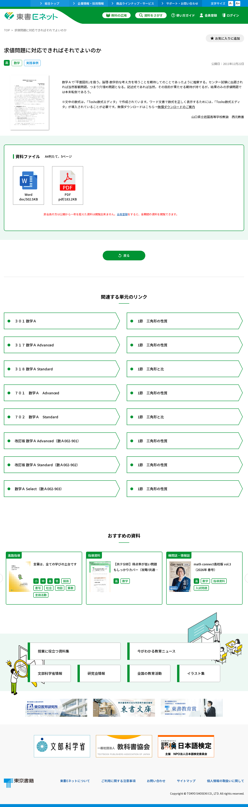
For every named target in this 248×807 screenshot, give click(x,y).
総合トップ (52, 3)
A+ (238, 3)
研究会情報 (96, 673)
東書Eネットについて (75, 780)
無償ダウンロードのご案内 (176, 106)
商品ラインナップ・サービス (135, 3)
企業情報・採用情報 (91, 3)
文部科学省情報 (50, 673)
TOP (7, 30)
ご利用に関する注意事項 (118, 780)
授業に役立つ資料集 (53, 651)
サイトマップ (186, 780)
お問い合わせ (156, 780)
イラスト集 (196, 673)
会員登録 (211, 15)
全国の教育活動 (149, 673)
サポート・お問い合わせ (182, 3)
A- (230, 3)
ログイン (233, 15)
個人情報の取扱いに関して (225, 780)
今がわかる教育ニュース (156, 651)
